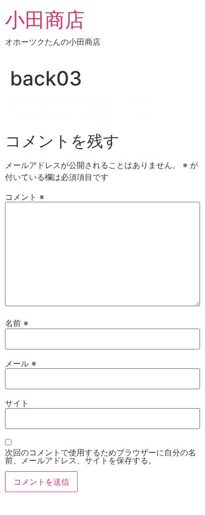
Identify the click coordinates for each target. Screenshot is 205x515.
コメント (24, 197)
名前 (16, 323)
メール (20, 363)
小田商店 (45, 19)
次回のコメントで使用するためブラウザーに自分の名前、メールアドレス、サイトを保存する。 (100, 456)
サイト (17, 403)
